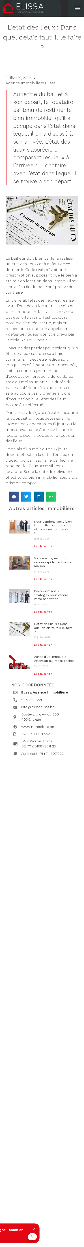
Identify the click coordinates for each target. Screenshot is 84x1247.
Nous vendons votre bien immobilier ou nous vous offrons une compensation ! (54, 527)
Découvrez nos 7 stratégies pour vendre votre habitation (51, 595)
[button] (78, 8)
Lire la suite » (43, 546)
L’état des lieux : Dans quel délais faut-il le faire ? (53, 627)
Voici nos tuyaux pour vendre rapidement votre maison (52, 562)
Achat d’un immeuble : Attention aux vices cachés (54, 658)
